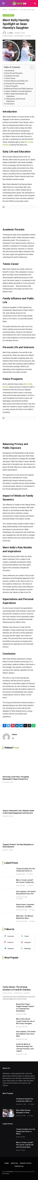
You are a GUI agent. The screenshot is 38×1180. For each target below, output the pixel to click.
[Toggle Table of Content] (30, 67)
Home (7, 1163)
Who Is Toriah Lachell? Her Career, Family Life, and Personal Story (25, 882)
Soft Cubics (5, 1173)
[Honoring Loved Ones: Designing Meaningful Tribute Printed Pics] (19, 763)
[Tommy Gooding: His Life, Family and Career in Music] (8, 871)
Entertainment (8, 15)
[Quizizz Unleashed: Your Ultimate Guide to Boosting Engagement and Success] (19, 797)
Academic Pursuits (12, 76)
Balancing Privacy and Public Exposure (19, 89)
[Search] (35, 3)
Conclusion (10, 104)
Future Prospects (11, 86)
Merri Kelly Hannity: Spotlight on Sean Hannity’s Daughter (23, 1112)
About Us (14, 1163)
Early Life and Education (14, 73)
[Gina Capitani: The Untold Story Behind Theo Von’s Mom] (8, 894)
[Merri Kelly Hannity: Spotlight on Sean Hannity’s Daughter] (8, 1113)
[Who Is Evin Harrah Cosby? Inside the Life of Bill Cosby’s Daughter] (8, 1022)
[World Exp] (19, 3)
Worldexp (10, 1171)
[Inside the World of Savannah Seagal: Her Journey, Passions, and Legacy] (8, 1047)
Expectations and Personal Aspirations (15, 100)
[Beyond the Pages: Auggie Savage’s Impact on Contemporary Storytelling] (8, 1007)
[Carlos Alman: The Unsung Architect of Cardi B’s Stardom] (19, 973)
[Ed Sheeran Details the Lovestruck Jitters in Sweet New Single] (8, 1102)
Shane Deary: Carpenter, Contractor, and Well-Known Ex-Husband (25, 907)
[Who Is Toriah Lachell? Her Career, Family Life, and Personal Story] (8, 883)
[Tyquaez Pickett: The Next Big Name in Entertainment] (19, 831)
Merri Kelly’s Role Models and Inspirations (16, 95)
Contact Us (19, 1166)
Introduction (9, 71)
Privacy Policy (25, 1163)
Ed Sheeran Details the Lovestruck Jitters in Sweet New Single (24, 1101)
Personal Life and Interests (15, 83)
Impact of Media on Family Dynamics (18, 91)
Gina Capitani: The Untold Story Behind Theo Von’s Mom (25, 894)
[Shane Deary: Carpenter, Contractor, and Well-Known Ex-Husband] (8, 907)
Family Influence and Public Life (16, 81)
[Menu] (3, 3)
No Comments (8, 36)
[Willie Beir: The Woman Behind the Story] (8, 919)
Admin (11, 33)
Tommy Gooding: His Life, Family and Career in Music (25, 871)
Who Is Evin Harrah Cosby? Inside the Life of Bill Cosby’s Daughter (25, 1021)
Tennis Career (10, 78)
